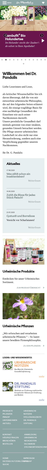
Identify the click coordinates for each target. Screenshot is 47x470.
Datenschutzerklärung (15, 461)
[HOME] (25, 4)
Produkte (8, 411)
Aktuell (7, 423)
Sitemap (28, 461)
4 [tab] (13, 59)
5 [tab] (17, 59)
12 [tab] (45, 59)
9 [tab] (33, 59)
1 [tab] (2, 59)
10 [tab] (37, 59)
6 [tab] (21, 59)
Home (5, 458)
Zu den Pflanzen (31, 346)
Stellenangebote (33, 417)
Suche (6, 464)
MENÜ (9, 3)
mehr (41, 376)
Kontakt (7, 434)
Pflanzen (7, 414)
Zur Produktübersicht (28, 288)
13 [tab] (23, 63)
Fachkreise (29, 444)
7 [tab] (25, 59)
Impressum (29, 458)
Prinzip (6, 417)
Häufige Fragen (11, 437)
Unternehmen (10, 420)
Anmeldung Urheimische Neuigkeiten (30, 437)
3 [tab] (9, 59)
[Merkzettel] (43, 2)
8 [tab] (29, 59)
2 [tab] (6, 59)
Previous (5, 35)
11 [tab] (41, 59)
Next (42, 35)
